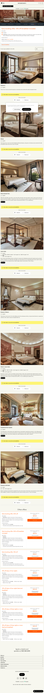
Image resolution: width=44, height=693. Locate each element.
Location (18, 24)
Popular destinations (5, 664)
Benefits (2, 657)
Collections (3, 662)
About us (2, 655)
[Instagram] (18, 678)
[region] (22, 107)
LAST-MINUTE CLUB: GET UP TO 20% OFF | (21, 0)
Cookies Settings (17, 109)
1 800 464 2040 (25, 651)
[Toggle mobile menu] (42, 3)
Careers (22, 684)
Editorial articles (4, 666)
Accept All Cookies (26, 109)
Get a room (40, 24)
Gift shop (2, 658)
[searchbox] (28, 6)
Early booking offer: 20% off (10, 514)
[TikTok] (26, 678)
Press (17, 684)
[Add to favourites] (2, 20)
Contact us (3, 667)
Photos (12, 24)
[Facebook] (21, 678)
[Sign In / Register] (2, 3)
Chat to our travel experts (39, 691)
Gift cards (25, 684)
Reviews (25, 24)
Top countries (3, 660)
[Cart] (41, 3)
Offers (33, 24)
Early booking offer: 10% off (10, 552)
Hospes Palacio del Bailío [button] (7, 6)
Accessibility (29, 684)
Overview (4, 24)
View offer (35, 520)
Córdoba (5, 16)
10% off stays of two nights (9, 571)
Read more (3, 262)
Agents (20, 684)
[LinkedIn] (23, 678)
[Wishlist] (39, 3)
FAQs (15, 684)
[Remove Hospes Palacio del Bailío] (12, 6)
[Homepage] (22, 3)
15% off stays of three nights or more (12, 609)
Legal (14, 684)
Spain (9, 16)
